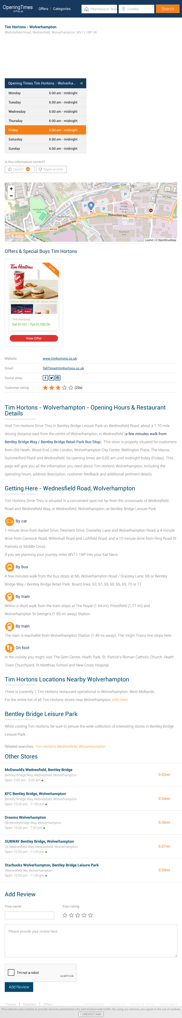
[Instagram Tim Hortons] (57, 378)
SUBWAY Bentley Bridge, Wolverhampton (39, 841)
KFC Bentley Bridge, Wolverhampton (35, 793)
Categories (62, 9)
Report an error (53, 169)
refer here (119, 699)
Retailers (29, 1004)
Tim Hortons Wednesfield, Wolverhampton (70, 746)
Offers (43, 9)
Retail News (168, 1004)
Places (11, 1004)
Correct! (21, 169)
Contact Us (117, 1004)
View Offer (34, 338)
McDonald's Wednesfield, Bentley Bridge (38, 769)
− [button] (11, 196)
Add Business (93, 1004)
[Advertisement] (91, 63)
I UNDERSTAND (91, 1014)
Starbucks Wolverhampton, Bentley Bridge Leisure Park (52, 865)
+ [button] (11, 189)
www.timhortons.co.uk (60, 358)
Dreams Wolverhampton (25, 817)
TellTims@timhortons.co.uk (63, 368)
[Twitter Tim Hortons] (51, 378)
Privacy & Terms (142, 1004)
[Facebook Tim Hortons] (45, 378)
